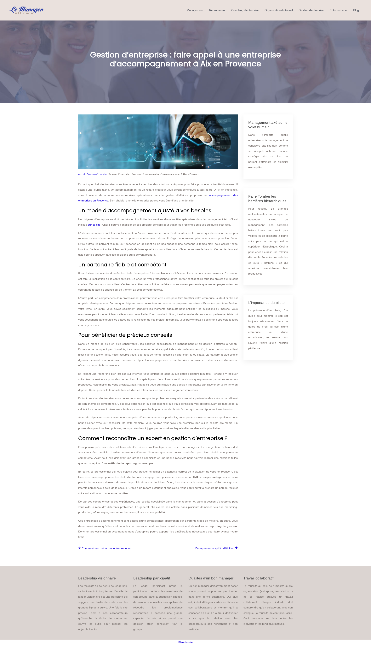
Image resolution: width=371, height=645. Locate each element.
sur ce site (94, 224)
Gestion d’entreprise (311, 10)
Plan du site (185, 642)
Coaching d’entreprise (245, 10)
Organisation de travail (279, 10)
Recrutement (217, 10)
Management (195, 10)
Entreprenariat (338, 10)
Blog (356, 10)
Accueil (81, 174)
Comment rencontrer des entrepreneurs (106, 548)
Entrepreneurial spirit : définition (214, 548)
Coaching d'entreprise (97, 174)
